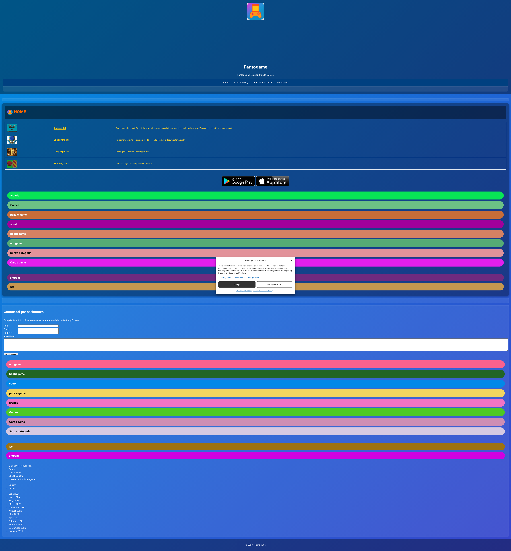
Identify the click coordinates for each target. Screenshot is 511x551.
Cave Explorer (61, 151)
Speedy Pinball (61, 139)
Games (14, 205)
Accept (237, 284)
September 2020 (17, 528)
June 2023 (14, 497)
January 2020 (16, 531)
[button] (291, 260)
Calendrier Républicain (20, 465)
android (14, 455)
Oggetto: (8, 332)
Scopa (12, 469)
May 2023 (14, 500)
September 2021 (17, 524)
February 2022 (16, 521)
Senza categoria (20, 253)
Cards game (17, 421)
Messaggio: (9, 336)
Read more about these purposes (247, 277)
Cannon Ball (60, 128)
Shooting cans (61, 163)
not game (16, 243)
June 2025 (14, 493)
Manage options (275, 284)
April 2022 (14, 517)
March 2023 (15, 504)
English (12, 485)
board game (18, 233)
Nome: (7, 325)
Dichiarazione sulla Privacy (263, 291)
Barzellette (282, 82)
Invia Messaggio (11, 354)
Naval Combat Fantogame (22, 479)
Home (226, 82)
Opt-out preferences (244, 291)
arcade (14, 195)
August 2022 (15, 511)
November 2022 (17, 507)
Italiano (12, 488)
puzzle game (18, 214)
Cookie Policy (241, 82)
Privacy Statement (263, 82)
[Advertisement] (255, 42)
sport (13, 224)
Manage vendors (227, 277)
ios (11, 446)
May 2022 (14, 514)
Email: (7, 329)
